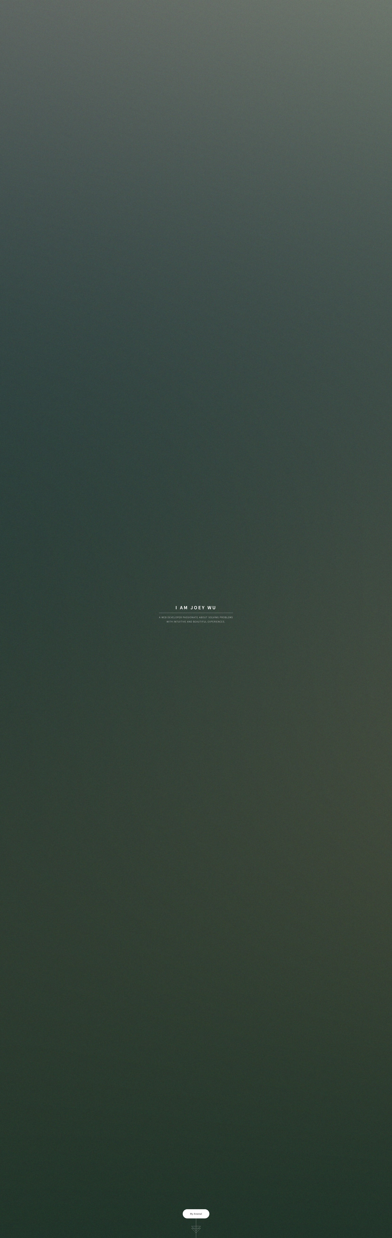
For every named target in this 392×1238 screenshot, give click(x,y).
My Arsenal (196, 1213)
